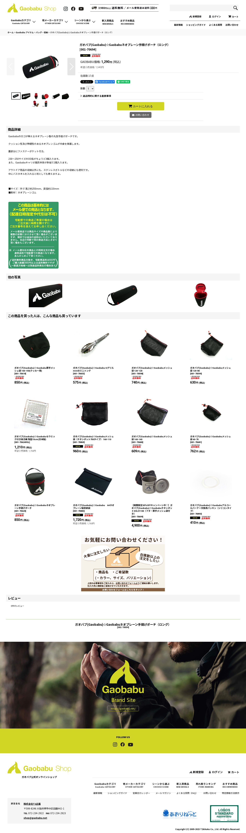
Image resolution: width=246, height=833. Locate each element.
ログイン (216, 16)
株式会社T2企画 (32, 803)
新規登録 (197, 16)
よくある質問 (215, 24)
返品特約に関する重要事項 (97, 95)
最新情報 (178, 24)
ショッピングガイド (196, 24)
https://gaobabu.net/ (123, 708)
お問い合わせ (231, 24)
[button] (11, 66)
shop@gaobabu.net (35, 817)
